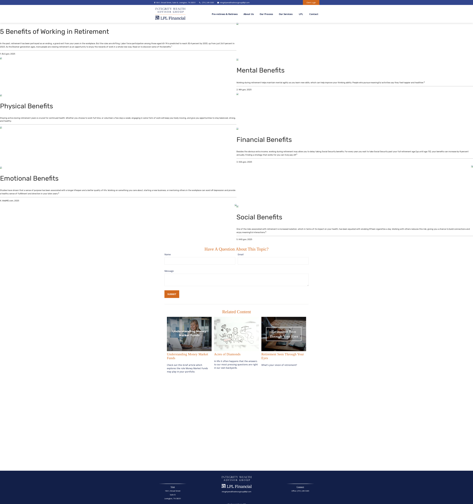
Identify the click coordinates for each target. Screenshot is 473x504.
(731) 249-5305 (208, 2)
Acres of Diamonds (227, 354)
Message (169, 270)
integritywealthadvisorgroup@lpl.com (235, 2)
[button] (225, 14)
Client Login (311, 2)
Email (241, 254)
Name (167, 254)
